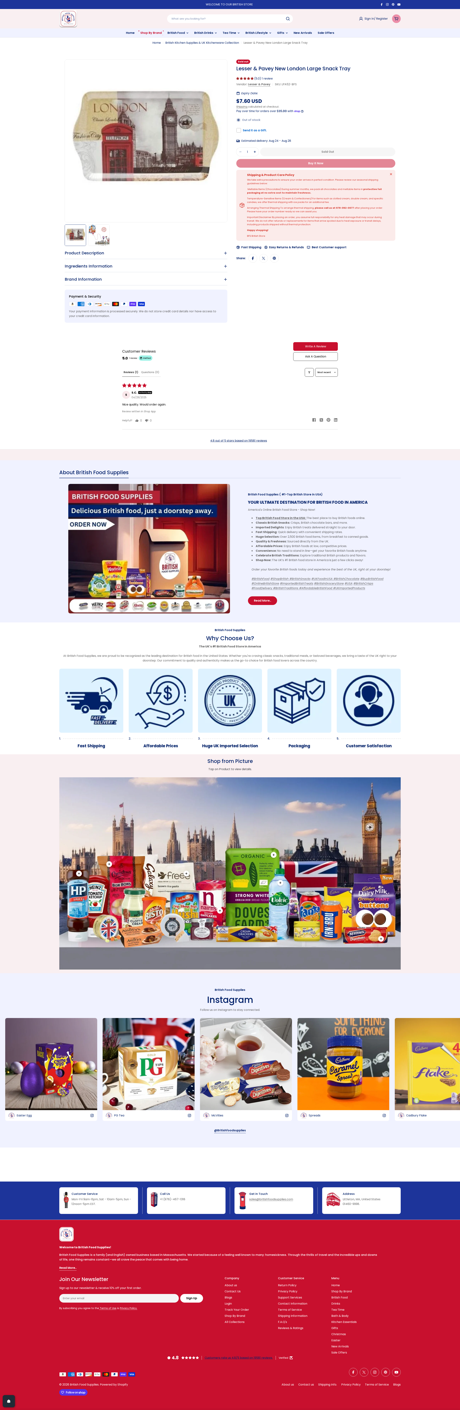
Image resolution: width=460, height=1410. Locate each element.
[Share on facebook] (314, 420)
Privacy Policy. (128, 1308)
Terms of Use (107, 1308)
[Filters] (309, 372)
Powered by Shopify (114, 1384)
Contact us (306, 1384)
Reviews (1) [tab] (131, 372)
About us (288, 1384)
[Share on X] (263, 258)
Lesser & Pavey (259, 84)
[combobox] (230, 18)
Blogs (397, 1384)
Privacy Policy (351, 1384)
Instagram (230, 1000)
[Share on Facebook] (253, 258)
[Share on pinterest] (328, 420)
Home (156, 43)
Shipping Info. (327, 1384)
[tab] (94, 473)
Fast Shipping (251, 247)
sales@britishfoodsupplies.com (271, 1199)
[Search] (288, 19)
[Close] (391, 174)
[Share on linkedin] (336, 420)
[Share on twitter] (321, 420)
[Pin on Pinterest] (274, 258)
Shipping (241, 106)
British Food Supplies (84, 1384)
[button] (245, 78)
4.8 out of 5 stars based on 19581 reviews (238, 441)
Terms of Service (377, 1384)
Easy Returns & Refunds (286, 247)
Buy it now (315, 163)
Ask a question (315, 356)
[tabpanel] (230, 548)
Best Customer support (329, 247)
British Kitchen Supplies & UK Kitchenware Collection (202, 43)
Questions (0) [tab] (150, 372)
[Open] (9, 1401)
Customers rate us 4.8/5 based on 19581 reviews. (239, 1358)
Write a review (315, 346)
